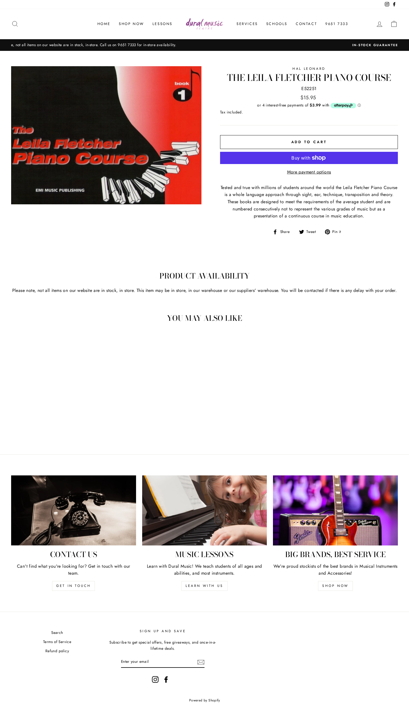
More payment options (309, 172)
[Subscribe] (200, 661)
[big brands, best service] (335, 510)
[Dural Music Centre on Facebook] (166, 679)
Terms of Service (57, 641)
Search (57, 632)
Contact (306, 23)
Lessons (162, 23)
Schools (276, 23)
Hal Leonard (309, 68)
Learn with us (204, 585)
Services (247, 23)
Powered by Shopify (204, 700)
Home (103, 23)
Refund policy (57, 651)
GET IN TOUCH (73, 585)
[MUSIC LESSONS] (204, 510)
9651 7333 (336, 23)
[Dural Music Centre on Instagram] (155, 679)
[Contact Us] (73, 510)
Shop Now (131, 23)
